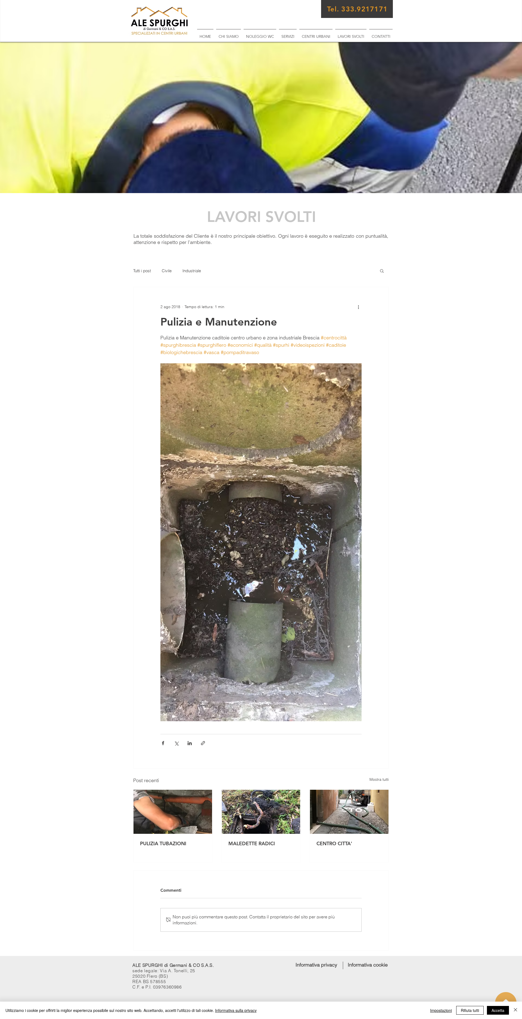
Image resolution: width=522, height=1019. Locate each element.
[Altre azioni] (358, 306)
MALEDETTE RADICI (251, 843)
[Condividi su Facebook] (163, 743)
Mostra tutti (379, 779)
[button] (381, 270)
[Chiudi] (515, 1010)
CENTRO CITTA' (334, 843)
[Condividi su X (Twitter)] (176, 743)
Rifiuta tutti (470, 1010)
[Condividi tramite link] (203, 743)
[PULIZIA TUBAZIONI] (172, 812)
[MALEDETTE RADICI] (261, 812)
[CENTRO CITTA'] (349, 812)
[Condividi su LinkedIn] (189, 743)
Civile (167, 270)
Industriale (191, 270)
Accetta (498, 1010)
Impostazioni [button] (441, 1010)
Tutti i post (142, 270)
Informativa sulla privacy (236, 1010)
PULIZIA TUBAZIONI (163, 843)
